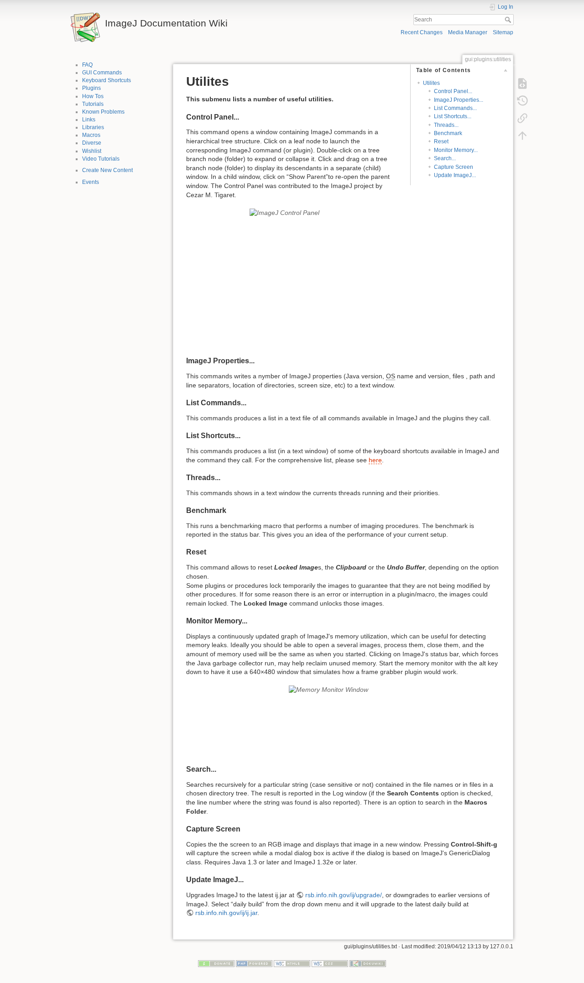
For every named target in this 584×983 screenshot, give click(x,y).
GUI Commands (102, 72)
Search (509, 19)
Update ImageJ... (455, 175)
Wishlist (91, 151)
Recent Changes (422, 32)
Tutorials (93, 104)
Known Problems (103, 112)
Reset (441, 141)
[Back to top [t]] (522, 135)
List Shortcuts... (452, 116)
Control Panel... (453, 91)
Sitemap (503, 32)
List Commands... (455, 108)
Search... (445, 158)
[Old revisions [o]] (522, 100)
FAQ (87, 65)
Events (90, 182)
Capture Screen (453, 167)
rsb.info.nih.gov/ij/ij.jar (226, 912)
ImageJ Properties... (458, 100)
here (375, 460)
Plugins (91, 88)
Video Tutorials (101, 159)
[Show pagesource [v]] (522, 83)
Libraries (93, 127)
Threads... (446, 125)
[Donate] (216, 963)
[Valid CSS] (330, 963)
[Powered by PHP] (254, 963)
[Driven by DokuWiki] (367, 963)
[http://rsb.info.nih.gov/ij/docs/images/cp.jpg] (343, 278)
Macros (91, 135)
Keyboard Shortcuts (106, 80)
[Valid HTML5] (292, 963)
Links (88, 119)
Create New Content (107, 170)
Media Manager (467, 32)
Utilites (431, 83)
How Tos (93, 96)
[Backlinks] (522, 117)
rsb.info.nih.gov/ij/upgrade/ (343, 895)
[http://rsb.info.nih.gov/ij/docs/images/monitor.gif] (343, 720)
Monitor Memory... (456, 150)
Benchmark (448, 133)
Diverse (91, 143)
